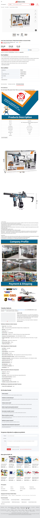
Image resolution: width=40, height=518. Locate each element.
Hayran (11, 486)
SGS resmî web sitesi (21, 309)
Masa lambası (12, 490)
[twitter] (28, 508)
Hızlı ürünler (33, 507)
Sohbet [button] (30, 49)
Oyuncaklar (7, 7)
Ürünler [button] (10, 4)
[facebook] (26, 508)
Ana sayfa (2, 7)
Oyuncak (11, 488)
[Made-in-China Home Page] (20, 2)
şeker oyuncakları (22, 488)
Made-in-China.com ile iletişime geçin (25, 507)
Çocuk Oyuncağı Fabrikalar (15, 499)
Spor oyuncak (3, 488)
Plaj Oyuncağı (32, 486)
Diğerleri (21, 490)
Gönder (9, 449)
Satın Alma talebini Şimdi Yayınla (25, 449)
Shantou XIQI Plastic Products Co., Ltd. (9, 42)
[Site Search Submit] (32, 4)
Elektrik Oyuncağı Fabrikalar (25, 499)
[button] (1, 1)
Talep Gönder (10, 49)
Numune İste (22, 52)
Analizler (18, 508)
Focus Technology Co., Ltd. (19, 512)
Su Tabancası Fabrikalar (5, 499)
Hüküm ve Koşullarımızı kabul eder (23, 514)
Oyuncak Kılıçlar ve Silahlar (14, 7)
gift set (2, 486)
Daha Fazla (3, 503)
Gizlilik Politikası (17, 507)
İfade (6, 507)
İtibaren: (5, 435)
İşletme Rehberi (23, 508)
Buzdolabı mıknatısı (33, 488)
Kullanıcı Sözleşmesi (10, 507)
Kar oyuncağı (22, 486)
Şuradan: (5, 438)
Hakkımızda (2, 507)
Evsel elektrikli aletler (4, 490)
